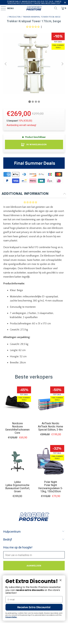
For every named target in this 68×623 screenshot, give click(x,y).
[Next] (62, 64)
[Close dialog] (60, 580)
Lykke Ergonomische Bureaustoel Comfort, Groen (17, 488)
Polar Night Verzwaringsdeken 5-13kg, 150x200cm (50, 488)
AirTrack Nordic (50, 423)
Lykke (17, 482)
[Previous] (5, 64)
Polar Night (50, 482)
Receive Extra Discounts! (34, 607)
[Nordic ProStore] (34, 8)
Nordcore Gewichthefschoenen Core (17, 429)
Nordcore (17, 423)
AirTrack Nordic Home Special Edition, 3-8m (50, 428)
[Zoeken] (56, 8)
